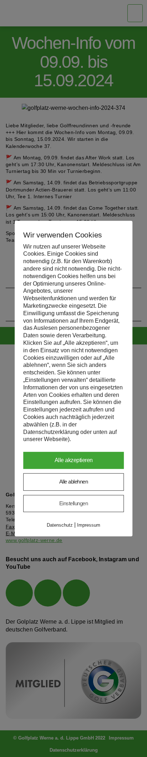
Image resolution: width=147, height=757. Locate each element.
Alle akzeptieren (74, 460)
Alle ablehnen (73, 482)
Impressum (88, 525)
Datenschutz (60, 525)
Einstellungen (73, 503)
